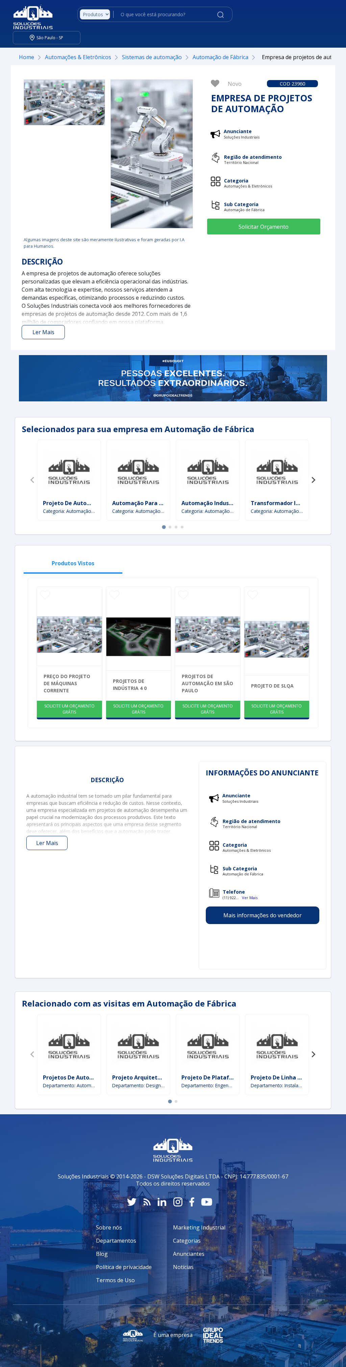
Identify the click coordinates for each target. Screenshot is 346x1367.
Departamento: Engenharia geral (207, 1085)
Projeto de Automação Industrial (87, 503)
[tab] (164, 527)
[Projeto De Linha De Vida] (277, 1045)
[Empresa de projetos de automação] (64, 102)
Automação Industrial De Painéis (225, 503)
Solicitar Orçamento (264, 226)
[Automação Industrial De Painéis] (207, 470)
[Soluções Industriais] (29, 14)
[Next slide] (313, 480)
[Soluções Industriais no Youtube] (206, 1202)
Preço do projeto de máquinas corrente (67, 683)
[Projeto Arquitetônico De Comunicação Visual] (138, 1045)
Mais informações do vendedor (262, 915)
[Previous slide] (32, 480)
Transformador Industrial (285, 503)
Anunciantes (188, 1254)
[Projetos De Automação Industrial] (69, 1045)
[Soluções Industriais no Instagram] (177, 1202)
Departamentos (116, 1240)
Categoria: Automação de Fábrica (69, 511)
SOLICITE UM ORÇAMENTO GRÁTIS (69, 709)
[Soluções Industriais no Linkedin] (162, 1202)
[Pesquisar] (220, 14)
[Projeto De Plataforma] (207, 1045)
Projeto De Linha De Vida (284, 1077)
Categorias (187, 1240)
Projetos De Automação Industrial (89, 1077)
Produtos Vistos (73, 563)
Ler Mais (43, 332)
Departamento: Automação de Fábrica (69, 1085)
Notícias (183, 1267)
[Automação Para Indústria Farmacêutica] (138, 470)
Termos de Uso (115, 1280)
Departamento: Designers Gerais (138, 1085)
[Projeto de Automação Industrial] (69, 470)
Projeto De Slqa (272, 685)
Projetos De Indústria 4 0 (130, 684)
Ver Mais (249, 897)
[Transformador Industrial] (277, 470)
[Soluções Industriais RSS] (147, 1202)
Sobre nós (109, 1227)
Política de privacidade (124, 1267)
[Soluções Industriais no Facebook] (191, 1202)
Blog (102, 1254)
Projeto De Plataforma (212, 1077)
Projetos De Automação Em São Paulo (207, 683)
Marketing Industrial (199, 1227)
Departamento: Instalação (277, 1085)
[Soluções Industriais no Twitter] (132, 1202)
